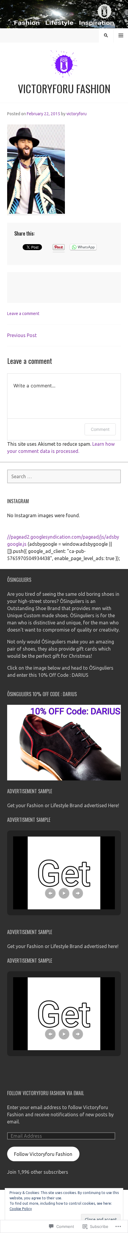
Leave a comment (23, 313)
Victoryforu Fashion (64, 88)
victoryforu (76, 113)
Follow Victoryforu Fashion (43, 1154)
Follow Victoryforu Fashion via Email (45, 1093)
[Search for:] (64, 476)
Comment (100, 429)
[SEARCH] (106, 35)
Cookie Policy (21, 1209)
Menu (121, 35)
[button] (50, 893)
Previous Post (22, 335)
